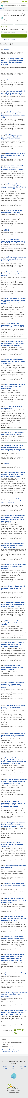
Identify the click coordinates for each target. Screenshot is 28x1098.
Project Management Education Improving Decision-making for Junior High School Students (14, 474)
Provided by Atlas (14, 1092)
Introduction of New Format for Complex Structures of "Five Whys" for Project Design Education (14, 1012)
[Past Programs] (20, 2)
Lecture (7, 80)
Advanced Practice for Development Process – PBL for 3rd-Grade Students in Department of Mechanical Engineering (13, 803)
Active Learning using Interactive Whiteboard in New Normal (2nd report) (12, 667)
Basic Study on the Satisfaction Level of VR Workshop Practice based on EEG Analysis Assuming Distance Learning (13, 301)
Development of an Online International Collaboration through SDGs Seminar (13, 361)
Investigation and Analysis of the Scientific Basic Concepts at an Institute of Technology (13, 735)
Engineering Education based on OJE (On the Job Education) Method (13, 707)
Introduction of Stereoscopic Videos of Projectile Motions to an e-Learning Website (13, 900)
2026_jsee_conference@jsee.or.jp (10, 1049)
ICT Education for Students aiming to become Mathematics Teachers (12, 622)
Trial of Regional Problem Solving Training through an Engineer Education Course (11, 137)
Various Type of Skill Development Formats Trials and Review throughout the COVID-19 (12, 325)
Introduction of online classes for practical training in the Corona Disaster (13, 273)
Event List (3, 8)
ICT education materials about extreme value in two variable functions (13, 566)
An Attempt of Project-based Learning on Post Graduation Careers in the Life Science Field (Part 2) (12, 685)
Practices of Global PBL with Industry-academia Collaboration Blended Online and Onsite (12, 343)
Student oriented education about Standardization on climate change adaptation (12, 501)
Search (5, 27)
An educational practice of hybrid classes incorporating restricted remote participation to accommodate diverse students (13, 448)
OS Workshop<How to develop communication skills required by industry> (13, 155)
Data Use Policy (13, 1067)
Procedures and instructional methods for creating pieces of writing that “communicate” (13, 93)
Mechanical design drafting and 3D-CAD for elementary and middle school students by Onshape (14, 781)
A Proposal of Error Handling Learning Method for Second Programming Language (12, 644)
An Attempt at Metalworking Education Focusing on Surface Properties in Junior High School (13, 824)
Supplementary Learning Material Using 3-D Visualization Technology (12, 844)
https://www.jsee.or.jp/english (9, 1051)
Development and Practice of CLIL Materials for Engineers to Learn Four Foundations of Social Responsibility (13, 518)
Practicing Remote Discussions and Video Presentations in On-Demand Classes (13, 259)
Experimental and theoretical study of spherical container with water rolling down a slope (13, 604)
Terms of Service (4, 1067)
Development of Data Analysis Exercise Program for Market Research (13, 588)
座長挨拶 (6, 50)
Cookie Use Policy (22, 1067)
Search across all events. (9, 39)
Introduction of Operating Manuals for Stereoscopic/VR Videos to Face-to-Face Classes (13, 918)
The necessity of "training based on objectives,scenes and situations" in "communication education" (12, 61)
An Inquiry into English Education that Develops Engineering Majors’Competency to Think (13, 114)
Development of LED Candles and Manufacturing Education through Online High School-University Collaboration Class (13, 957)
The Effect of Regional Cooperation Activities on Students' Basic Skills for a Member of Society (13, 241)
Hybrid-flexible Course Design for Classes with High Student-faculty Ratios (13, 386)
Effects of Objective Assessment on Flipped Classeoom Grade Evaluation (14, 994)
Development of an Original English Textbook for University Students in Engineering (12, 545)
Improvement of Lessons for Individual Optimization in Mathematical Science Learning (12, 167)
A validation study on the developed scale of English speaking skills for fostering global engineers (13, 186)
